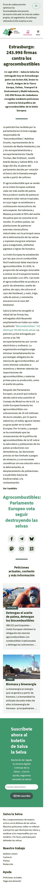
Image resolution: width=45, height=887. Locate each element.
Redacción (8, 864)
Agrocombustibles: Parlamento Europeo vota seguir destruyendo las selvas (22, 511)
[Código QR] (32, 549)
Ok (36, 5)
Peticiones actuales (12, 877)
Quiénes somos (10, 853)
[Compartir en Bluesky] (32, 539)
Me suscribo (23, 796)
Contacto (7, 857)
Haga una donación (12, 881)
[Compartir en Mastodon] (12, 549)
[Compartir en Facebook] (12, 539)
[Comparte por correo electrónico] (22, 549)
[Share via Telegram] (22, 539)
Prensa (6, 860)
